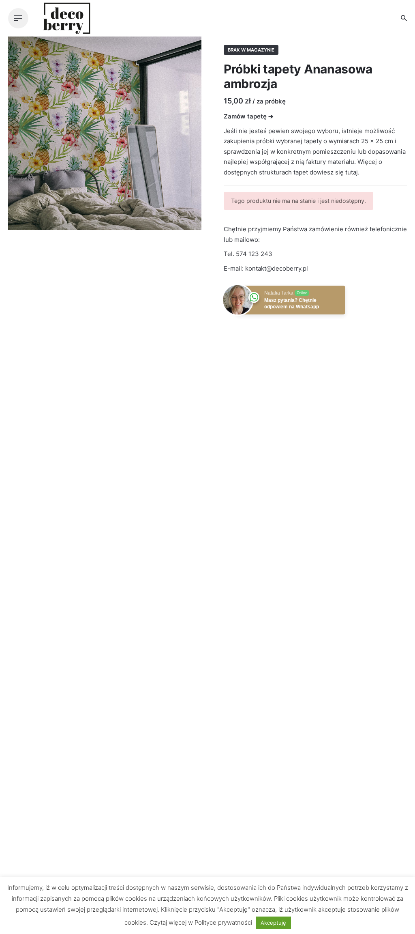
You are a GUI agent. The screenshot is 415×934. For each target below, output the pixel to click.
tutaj (351, 172)
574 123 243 (254, 254)
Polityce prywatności (223, 922)
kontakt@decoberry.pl (276, 268)
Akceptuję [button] (273, 922)
